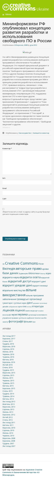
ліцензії (20, 310)
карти (20, 307)
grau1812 (33, 45)
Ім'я (4, 178)
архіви (45, 269)
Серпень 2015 (8, 375)
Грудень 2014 (8, 393)
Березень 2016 (9, 362)
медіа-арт (34, 311)
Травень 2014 (8, 396)
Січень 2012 (8, 420)
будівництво (23, 273)
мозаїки (40, 311)
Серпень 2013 (8, 409)
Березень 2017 (9, 338)
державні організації (40, 303)
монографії (7, 315)
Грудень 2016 (8, 344)
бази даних (10, 273)
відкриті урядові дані (17, 285)
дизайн (5, 306)
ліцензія (8, 310)
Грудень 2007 (8, 443)
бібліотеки (34, 273)
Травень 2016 (8, 357)
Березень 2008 (9, 441)
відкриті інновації (40, 285)
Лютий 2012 (8, 417)
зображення (13, 307)
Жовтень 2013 (9, 404)
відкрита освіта (30, 277)
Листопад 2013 (9, 401)
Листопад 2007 (9, 446)
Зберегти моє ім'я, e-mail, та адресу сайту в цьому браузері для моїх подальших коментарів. (26, 213)
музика (23, 314)
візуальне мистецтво (14, 290)
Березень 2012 (9, 414)
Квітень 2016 (8, 359)
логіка (29, 307)
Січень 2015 (8, 391)
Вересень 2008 (9, 438)
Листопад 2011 (9, 422)
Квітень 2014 (8, 399)
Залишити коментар (41, 133)
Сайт (4, 199)
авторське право (29, 268)
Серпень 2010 (8, 430)
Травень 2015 (8, 383)
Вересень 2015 (9, 372)
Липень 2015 (8, 378)
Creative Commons (21, 263)
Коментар (7, 148)
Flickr (41, 263)
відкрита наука (11, 277)
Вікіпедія (9, 269)
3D (4, 264)
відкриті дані (39, 281)
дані (30, 302)
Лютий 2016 (8, 365)
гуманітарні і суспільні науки (14, 303)
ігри (33, 322)
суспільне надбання (26, 318)
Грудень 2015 (8, 370)
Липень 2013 (8, 412)
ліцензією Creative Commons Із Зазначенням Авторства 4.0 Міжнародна (22, 472)
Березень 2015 (9, 388)
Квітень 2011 (8, 425)
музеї (15, 314)
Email (5, 188)
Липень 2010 (8, 433)
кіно (24, 306)
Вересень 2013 (9, 407)
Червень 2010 (8, 435)
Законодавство (25, 133)
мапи (27, 311)
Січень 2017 (8, 341)
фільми (28, 321)
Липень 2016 (8, 352)
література (38, 306)
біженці (42, 273)
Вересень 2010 (9, 428)
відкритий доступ (20, 281)
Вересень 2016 (9, 346)
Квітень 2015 (8, 386)
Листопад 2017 (9, 336)
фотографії (16, 321)
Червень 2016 (8, 354)
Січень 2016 (8, 367)
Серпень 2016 (8, 349)
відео (48, 273)
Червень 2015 (8, 380)
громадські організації (29, 299)
